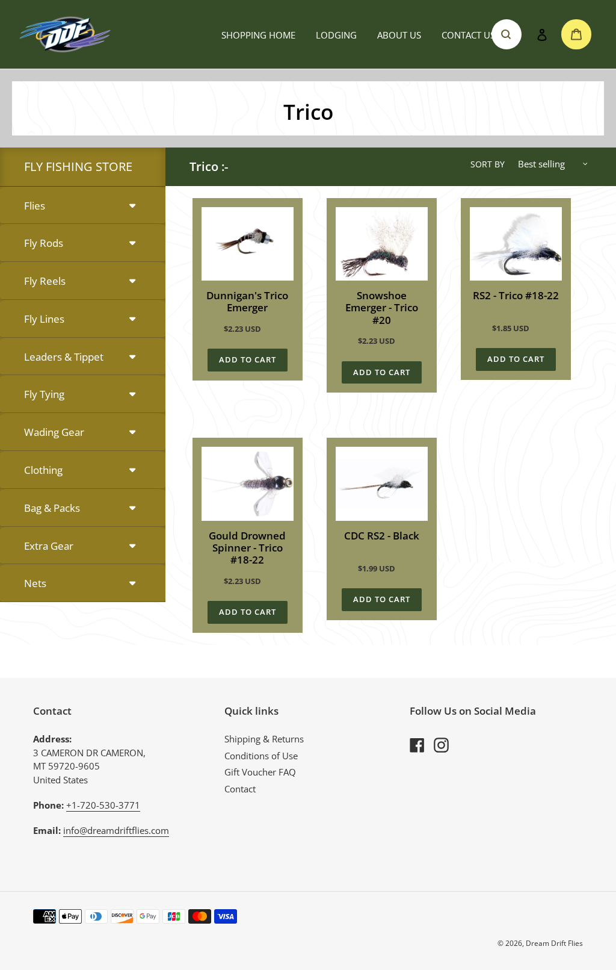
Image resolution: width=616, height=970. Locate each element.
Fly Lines (44, 319)
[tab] (82, 206)
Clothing (43, 470)
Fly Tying (44, 394)
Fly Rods (43, 243)
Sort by (487, 164)
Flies (34, 206)
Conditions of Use (261, 756)
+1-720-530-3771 (103, 805)
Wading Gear (54, 432)
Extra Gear (48, 546)
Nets (35, 583)
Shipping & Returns (264, 739)
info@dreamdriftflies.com (116, 830)
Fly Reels (45, 281)
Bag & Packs (52, 508)
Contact (240, 789)
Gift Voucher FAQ (260, 772)
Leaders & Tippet (63, 357)
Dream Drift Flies (554, 943)
